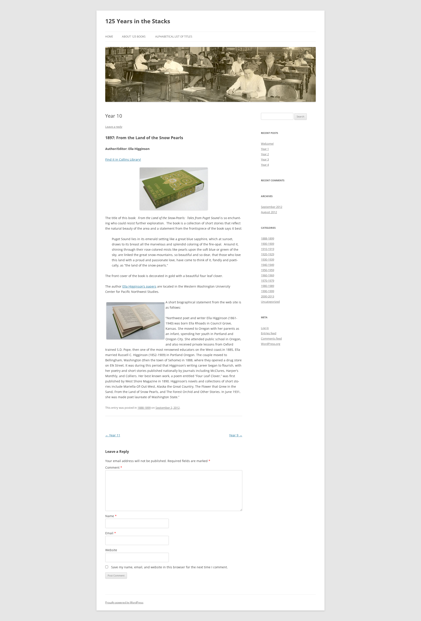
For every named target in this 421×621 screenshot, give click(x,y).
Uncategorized (270, 302)
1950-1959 (267, 270)
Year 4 (265, 165)
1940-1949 (267, 265)
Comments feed (271, 338)
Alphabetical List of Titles (173, 36)
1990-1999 (267, 291)
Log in (265, 328)
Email (110, 533)
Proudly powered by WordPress (124, 602)
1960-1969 (267, 275)
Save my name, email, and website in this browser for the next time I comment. (169, 567)
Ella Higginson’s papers (139, 286)
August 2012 (269, 212)
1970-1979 (267, 281)
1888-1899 (144, 408)
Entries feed (268, 333)
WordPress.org (270, 344)
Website (111, 550)
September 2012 (271, 207)
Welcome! (267, 144)
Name (111, 516)
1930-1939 (267, 259)
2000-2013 (267, 296)
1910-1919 (267, 249)
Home (109, 36)
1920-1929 (267, 254)
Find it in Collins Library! (123, 159)
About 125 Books (134, 36)
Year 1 (265, 149)
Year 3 (265, 159)
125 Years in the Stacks (137, 21)
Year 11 (112, 435)
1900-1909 (267, 244)
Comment (113, 467)
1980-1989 (267, 286)
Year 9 (235, 435)
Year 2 (265, 154)
